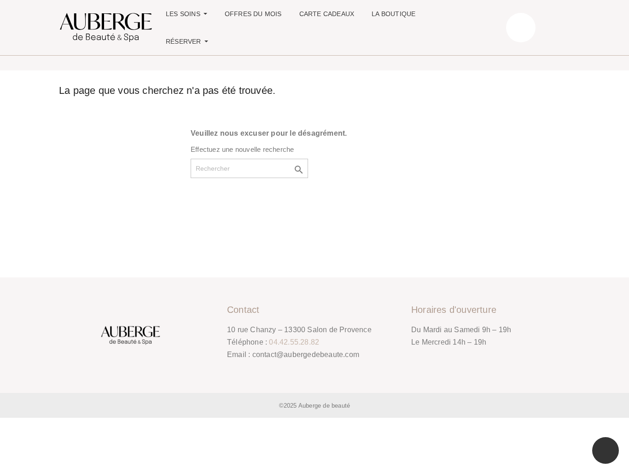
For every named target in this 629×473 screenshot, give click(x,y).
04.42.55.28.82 (294, 342)
